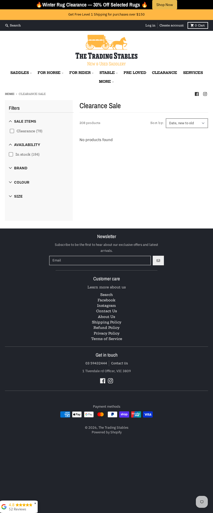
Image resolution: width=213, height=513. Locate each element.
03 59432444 (96, 363)
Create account (171, 25)
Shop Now (164, 4)
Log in (150, 25)
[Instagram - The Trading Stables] (205, 94)
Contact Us (119, 363)
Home (9, 94)
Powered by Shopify (107, 432)
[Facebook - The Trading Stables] (197, 94)
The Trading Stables (113, 427)
